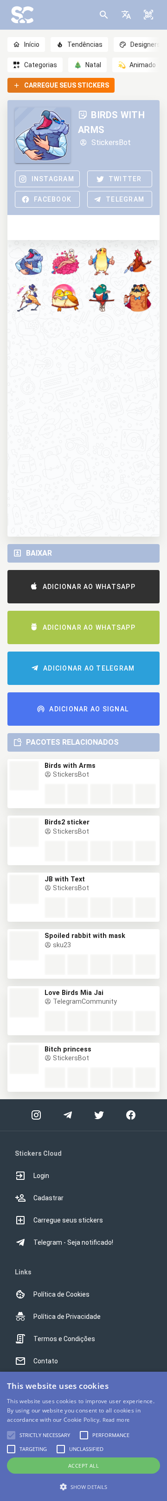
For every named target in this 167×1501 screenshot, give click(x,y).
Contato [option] (45, 1361)
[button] (126, 15)
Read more (116, 1419)
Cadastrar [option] (48, 1198)
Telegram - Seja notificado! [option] (73, 1242)
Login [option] (41, 1175)
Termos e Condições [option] (64, 1339)
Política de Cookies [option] (61, 1294)
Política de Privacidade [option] (67, 1316)
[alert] (83, 1436)
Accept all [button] (83, 1465)
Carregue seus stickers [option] (68, 1220)
